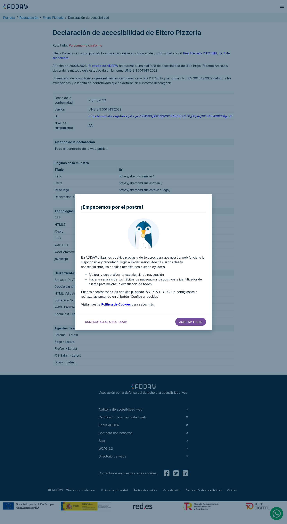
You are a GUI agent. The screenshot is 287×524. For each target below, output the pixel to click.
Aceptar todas (190, 321)
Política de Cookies (116, 304)
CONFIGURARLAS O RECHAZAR (106, 321)
